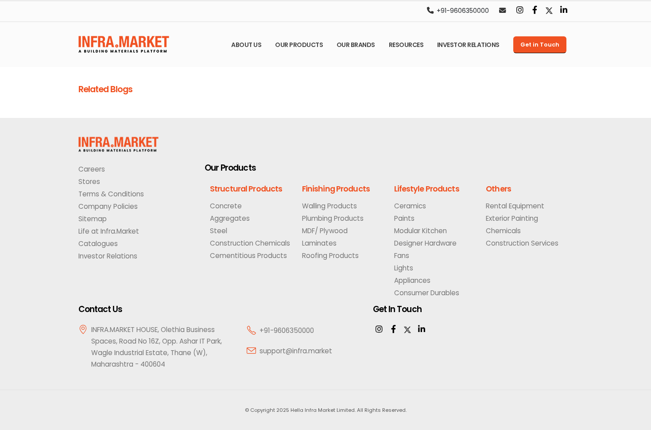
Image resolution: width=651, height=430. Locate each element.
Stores (89, 181)
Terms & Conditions (111, 194)
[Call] (430, 11)
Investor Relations (468, 44)
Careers (91, 169)
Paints (404, 218)
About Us (246, 44)
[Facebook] (534, 10)
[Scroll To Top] (635, 420)
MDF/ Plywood (325, 230)
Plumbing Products (333, 218)
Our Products (299, 44)
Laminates (319, 243)
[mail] (502, 11)
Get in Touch (539, 44)
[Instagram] (520, 10)
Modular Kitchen (420, 230)
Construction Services (522, 243)
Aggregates (230, 218)
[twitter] (549, 10)
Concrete (226, 206)
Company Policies (108, 206)
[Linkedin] (564, 10)
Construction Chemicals (250, 243)
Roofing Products (330, 255)
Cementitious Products (248, 255)
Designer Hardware (425, 243)
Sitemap (92, 218)
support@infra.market (296, 351)
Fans (401, 255)
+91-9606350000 (463, 10)
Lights (403, 268)
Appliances (412, 280)
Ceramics (410, 206)
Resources (406, 44)
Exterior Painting (512, 218)
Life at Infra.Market (108, 231)
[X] (407, 330)
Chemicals (503, 230)
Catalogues (98, 243)
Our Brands (356, 44)
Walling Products (329, 206)
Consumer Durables (426, 292)
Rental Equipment (515, 206)
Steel (218, 230)
